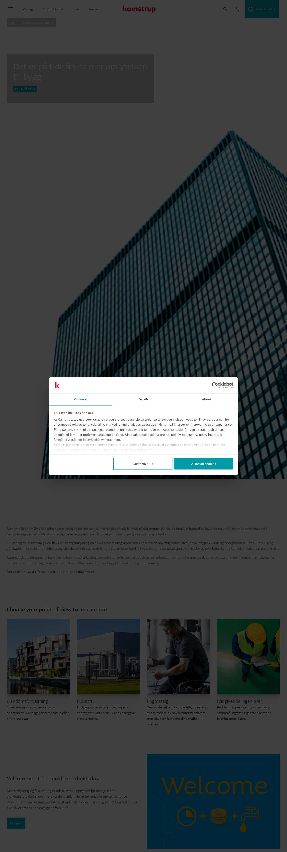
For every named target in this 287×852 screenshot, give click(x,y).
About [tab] (206, 399)
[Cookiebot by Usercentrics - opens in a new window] (215, 385)
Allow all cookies (203, 463)
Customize (140, 463)
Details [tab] (143, 399)
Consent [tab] (80, 399)
